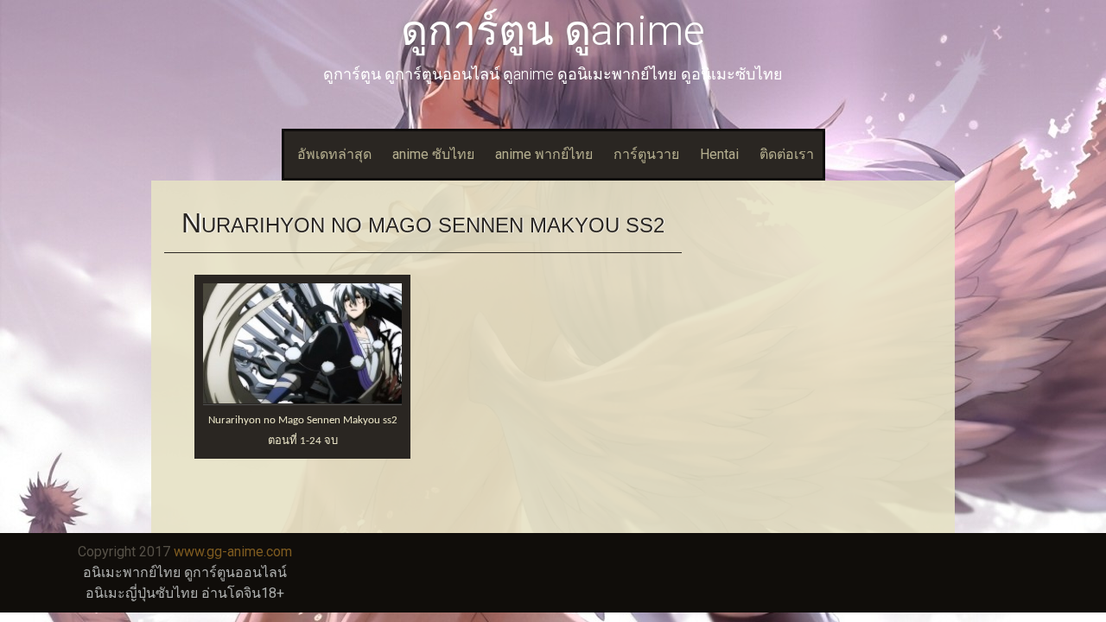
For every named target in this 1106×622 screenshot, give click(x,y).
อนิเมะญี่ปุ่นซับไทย (142, 593)
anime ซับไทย (433, 154)
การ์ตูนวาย (646, 154)
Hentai (719, 154)
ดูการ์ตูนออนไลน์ (235, 572)
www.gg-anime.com (233, 551)
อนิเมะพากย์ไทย (132, 572)
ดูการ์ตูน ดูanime (553, 30)
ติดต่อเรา (787, 154)
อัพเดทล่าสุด (334, 154)
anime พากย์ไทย (544, 154)
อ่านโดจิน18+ (242, 593)
